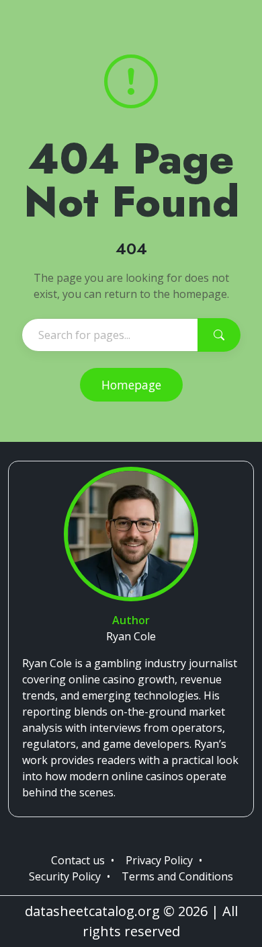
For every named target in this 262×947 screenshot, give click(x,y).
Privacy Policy (159, 860)
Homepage (131, 385)
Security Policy (65, 876)
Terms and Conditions (177, 876)
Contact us (78, 860)
